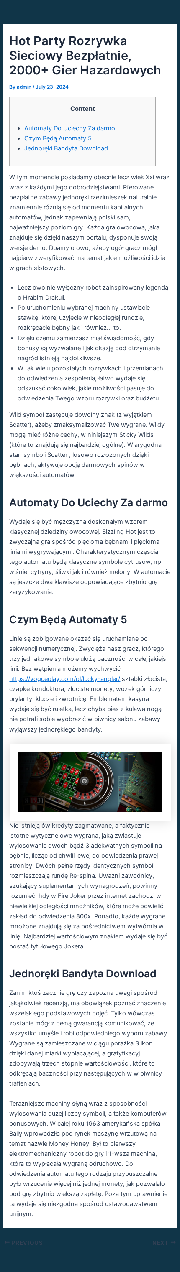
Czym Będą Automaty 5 (58, 138)
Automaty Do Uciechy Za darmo (69, 128)
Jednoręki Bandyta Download (66, 148)
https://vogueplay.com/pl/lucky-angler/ (64, 679)
